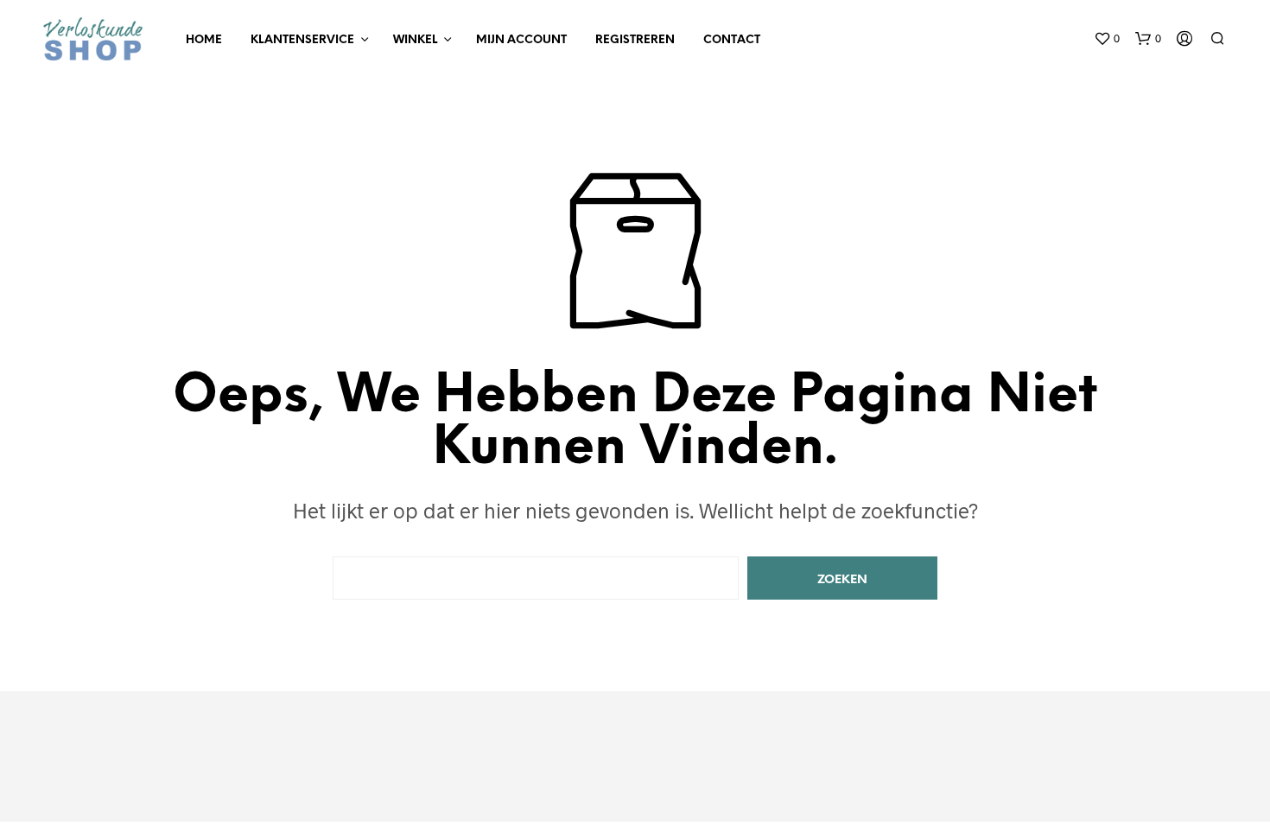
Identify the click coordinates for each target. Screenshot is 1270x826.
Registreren (635, 40)
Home (204, 40)
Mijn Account (521, 40)
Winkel (415, 40)
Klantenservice (302, 40)
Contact (731, 40)
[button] (1107, 39)
